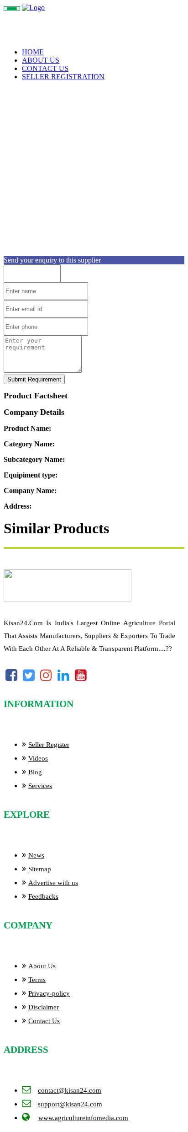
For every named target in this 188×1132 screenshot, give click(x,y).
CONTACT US (45, 68)
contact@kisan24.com (69, 1090)
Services (40, 785)
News (36, 855)
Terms (37, 979)
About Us (42, 966)
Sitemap (39, 869)
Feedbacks (43, 896)
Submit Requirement (34, 379)
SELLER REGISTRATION (63, 76)
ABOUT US (40, 60)
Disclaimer (43, 1007)
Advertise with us (53, 882)
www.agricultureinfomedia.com (83, 1117)
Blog (35, 772)
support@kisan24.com (70, 1104)
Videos (38, 758)
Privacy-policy (49, 993)
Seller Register (48, 744)
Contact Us (44, 1021)
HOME (33, 52)
